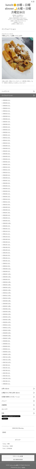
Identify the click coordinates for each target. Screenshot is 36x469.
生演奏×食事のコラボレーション (11, 396)
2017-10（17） (7, 362)
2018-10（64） (7, 330)
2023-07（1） (6, 180)
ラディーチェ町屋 (14, 465)
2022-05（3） (6, 217)
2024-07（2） (6, 151)
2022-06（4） (6, 215)
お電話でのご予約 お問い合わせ (11, 392)
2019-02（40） (7, 319)
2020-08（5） (6, 271)
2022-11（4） (6, 201)
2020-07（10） (7, 274)
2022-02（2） (6, 226)
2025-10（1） (6, 113)
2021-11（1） (6, 234)
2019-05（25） (7, 311)
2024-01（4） (6, 164)
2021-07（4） (6, 244)
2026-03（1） (6, 108)
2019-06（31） (7, 308)
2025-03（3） (6, 129)
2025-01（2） (6, 135)
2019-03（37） (7, 316)
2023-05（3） (6, 185)
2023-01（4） (6, 196)
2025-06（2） (6, 124)
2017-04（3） (6, 375)
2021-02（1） (6, 258)
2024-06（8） (6, 153)
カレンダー (5, 409)
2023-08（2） (6, 177)
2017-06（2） (6, 370)
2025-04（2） (6, 127)
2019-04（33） (7, 314)
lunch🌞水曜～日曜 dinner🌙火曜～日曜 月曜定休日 (18, 8)
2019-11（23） (7, 295)
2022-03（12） (7, 223)
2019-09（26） (7, 300)
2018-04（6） (6, 346)
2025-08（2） (6, 119)
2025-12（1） (6, 111)
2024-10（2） (6, 143)
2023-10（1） (6, 172)
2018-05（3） (6, 343)
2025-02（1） (6, 132)
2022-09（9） (6, 207)
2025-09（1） (6, 116)
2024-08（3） (6, 148)
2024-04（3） (6, 159)
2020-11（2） (6, 263)
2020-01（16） (7, 290)
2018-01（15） (7, 354)
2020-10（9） (6, 266)
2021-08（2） (6, 242)
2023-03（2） (6, 191)
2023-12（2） (6, 167)
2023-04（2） (6, 188)
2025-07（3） (6, 121)
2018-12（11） (7, 324)
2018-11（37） (7, 327)
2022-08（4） (6, 209)
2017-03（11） (7, 378)
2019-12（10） (7, 292)
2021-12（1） (6, 231)
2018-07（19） (7, 338)
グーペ (19, 467)
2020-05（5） (6, 279)
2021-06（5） (6, 247)
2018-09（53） (7, 333)
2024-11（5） (6, 140)
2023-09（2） (6, 175)
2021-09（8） (6, 239)
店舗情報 (4, 405)
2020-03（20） (7, 284)
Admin (23, 467)
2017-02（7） (6, 381)
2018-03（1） (6, 349)
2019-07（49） (7, 306)
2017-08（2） (6, 365)
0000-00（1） (6, 383)
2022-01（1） (6, 228)
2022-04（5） (6, 220)
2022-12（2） (6, 199)
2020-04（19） (7, 282)
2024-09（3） (6, 145)
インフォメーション (7, 95)
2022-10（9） (6, 204)
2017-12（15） (7, 357)
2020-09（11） (7, 268)
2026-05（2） (6, 102)
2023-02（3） (6, 193)
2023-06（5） (6, 183)
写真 (3, 413)
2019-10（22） (7, 298)
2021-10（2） (6, 236)
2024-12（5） (6, 137)
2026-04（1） (6, 105)
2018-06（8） (6, 341)
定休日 (4, 432)
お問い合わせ (5, 388)
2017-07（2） (6, 367)
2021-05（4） (6, 250)
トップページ (5, 91)
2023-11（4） (6, 169)
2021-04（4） (6, 252)
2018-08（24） (7, 335)
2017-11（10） (7, 359)
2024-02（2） (6, 161)
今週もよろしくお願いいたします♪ (12, 35)
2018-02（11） (7, 351)
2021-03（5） (6, 255)
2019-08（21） (7, 303)
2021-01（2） (6, 260)
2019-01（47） (7, 322)
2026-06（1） (6, 100)
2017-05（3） (6, 373)
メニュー (4, 401)
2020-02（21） (7, 287)
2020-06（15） (7, 276)
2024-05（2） (6, 156)
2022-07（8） (6, 212)
